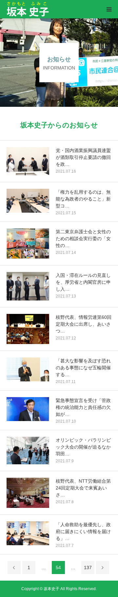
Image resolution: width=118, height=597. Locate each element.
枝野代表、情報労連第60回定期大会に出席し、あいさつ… (83, 324)
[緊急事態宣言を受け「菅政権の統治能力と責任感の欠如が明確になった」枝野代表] (28, 409)
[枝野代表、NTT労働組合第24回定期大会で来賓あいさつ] (28, 493)
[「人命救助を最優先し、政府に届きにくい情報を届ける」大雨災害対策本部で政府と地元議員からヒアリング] (28, 533)
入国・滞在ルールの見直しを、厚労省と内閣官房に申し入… (83, 282)
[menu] (109, 9)
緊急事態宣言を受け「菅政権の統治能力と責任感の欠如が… (83, 407)
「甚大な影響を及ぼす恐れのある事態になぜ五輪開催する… (83, 367)
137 (88, 567)
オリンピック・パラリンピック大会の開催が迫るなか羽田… (83, 446)
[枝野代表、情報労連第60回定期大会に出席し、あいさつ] (28, 329)
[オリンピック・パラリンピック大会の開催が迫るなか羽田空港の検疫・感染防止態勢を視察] (28, 450)
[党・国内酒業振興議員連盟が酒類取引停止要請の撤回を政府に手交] (28, 161)
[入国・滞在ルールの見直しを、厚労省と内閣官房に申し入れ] (28, 286)
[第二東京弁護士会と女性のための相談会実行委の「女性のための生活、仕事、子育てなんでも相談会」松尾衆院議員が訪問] (28, 243)
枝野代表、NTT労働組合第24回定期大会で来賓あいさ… (83, 487)
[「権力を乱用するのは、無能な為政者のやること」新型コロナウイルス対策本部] (28, 201)
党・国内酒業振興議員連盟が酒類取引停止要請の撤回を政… (83, 157)
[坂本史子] (48, 9)
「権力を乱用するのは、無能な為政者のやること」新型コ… (83, 198)
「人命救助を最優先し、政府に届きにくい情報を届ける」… (83, 531)
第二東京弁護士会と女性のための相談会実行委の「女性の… (83, 238)
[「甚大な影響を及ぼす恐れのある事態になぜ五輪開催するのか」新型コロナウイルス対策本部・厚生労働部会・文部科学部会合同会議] (28, 369)
